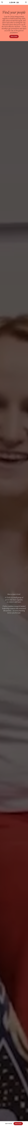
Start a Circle (14, 36)
